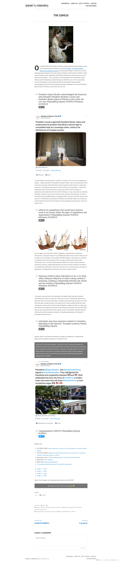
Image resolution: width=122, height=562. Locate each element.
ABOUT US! (74, 3)
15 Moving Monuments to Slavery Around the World (64, 457)
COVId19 (47, 511)
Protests (52, 511)
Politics (80, 507)
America (38, 507)
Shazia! (38, 505)
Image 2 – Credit (42, 471)
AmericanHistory (40, 511)
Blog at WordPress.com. (43, 559)
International (70, 507)
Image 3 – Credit (42, 473)
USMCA (73, 511)
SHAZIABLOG (65, 3)
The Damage (49, 460)
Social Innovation (39, 509)
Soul (45, 509)
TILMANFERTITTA (66, 511)
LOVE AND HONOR (91, 5)
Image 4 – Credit (42, 476)
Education (52, 507)
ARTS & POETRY (84, 3)
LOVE (76, 507)
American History (45, 507)
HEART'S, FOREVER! (61, 507)
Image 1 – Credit (42, 469)
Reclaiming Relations (51, 462)
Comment (82, 548)
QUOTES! (94, 3)
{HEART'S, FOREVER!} (36, 5)
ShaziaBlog (58, 511)
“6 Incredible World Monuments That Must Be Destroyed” (54, 464)
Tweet (42, 107)
